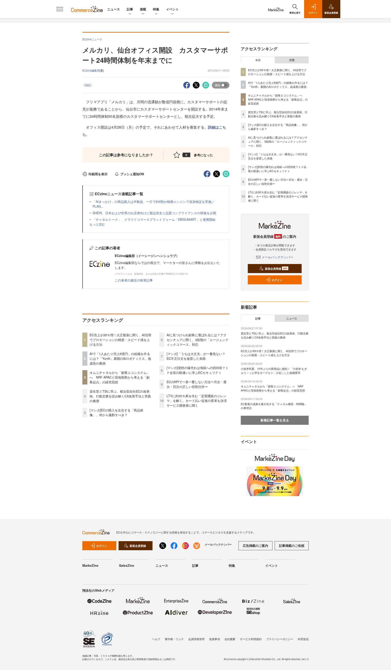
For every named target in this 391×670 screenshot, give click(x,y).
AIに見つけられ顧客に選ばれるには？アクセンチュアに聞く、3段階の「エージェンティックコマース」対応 (198, 340)
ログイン (277, 280)
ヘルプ (156, 639)
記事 (130, 9)
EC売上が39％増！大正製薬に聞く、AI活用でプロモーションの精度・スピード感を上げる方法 (120, 340)
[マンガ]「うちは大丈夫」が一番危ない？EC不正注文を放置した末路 (196, 356)
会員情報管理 (196, 639)
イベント (172, 9)
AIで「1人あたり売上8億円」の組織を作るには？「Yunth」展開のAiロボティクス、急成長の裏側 (120, 358)
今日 (258, 60)
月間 (291, 60)
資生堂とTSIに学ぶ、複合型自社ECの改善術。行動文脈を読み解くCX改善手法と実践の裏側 (120, 396)
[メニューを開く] (60, 9)
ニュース (113, 9)
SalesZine (126, 565)
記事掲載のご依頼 (291, 545)
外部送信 (303, 639)
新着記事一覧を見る (274, 420)
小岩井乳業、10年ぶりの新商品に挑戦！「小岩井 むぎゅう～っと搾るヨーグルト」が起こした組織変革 (274, 371)
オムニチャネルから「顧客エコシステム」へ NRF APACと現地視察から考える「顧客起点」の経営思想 (120, 377)
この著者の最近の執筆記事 (134, 280)
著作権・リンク (174, 639)
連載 (143, 9)
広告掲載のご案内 (255, 545)
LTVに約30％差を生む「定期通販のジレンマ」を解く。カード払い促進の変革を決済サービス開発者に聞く (197, 401)
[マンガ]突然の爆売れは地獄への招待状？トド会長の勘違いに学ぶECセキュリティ (198, 370)
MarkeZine (90, 565)
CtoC (88, 85)
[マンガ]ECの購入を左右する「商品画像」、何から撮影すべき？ (116, 412)
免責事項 (214, 639)
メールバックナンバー (277, 257)
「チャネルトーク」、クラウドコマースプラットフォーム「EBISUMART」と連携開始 (154, 219)
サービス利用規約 (251, 639)
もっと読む (97, 224)
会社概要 (229, 639)
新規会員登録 (276, 269)
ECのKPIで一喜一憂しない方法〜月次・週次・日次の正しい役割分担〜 (196, 384)
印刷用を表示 (97, 174)
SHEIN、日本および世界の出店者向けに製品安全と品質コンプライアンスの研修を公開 (154, 213)
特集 (156, 9)
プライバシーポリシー (279, 639)
